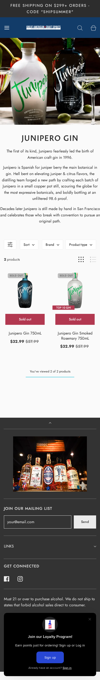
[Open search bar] (80, 27)
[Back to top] (50, 423)
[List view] (93, 259)
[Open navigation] (6, 27)
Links (9, 546)
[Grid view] (81, 259)
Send (85, 521)
